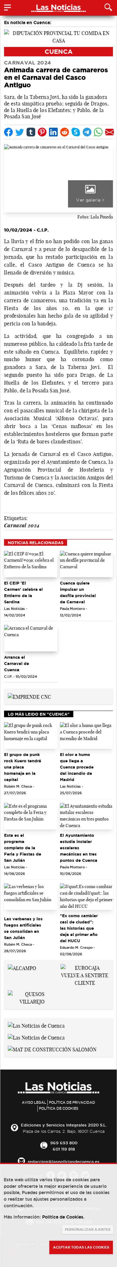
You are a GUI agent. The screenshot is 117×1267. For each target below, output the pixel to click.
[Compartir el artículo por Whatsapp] (98, 132)
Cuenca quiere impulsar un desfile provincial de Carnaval (78, 592)
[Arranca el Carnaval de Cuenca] (30, 638)
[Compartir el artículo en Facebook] (8, 132)
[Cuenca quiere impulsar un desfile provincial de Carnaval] (86, 564)
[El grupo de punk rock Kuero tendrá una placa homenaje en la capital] (30, 735)
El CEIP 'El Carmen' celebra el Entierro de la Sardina (23, 592)
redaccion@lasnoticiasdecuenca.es (64, 1161)
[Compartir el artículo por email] (109, 132)
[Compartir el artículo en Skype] (75, 132)
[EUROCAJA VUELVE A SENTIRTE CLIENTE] (85, 975)
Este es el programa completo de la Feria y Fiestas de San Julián (22, 847)
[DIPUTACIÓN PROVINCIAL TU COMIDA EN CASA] (58, 36)
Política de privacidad (72, 1102)
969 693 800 (63, 1143)
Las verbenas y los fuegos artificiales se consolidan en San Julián (23, 928)
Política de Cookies (58, 1108)
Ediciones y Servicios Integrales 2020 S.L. (64, 1125)
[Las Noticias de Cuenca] (36, 1025)
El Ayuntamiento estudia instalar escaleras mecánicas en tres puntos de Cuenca (78, 847)
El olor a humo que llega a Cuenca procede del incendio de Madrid (77, 767)
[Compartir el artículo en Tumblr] (31, 132)
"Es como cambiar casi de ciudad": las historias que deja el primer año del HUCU (79, 928)
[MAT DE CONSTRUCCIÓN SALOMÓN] (52, 1049)
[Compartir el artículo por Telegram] (87, 132)
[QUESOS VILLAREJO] (32, 997)
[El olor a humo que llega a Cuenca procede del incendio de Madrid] (86, 735)
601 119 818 (64, 1149)
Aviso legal (34, 1102)
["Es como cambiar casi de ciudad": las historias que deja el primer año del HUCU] (86, 896)
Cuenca (59, 51)
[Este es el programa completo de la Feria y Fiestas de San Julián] (30, 816)
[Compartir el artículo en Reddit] (64, 132)
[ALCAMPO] (22, 968)
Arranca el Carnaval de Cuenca (16, 663)
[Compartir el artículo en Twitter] (19, 132)
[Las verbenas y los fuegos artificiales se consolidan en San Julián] (30, 896)
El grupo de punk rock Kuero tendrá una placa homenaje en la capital (22, 767)
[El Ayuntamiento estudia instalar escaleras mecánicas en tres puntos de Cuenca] (86, 816)
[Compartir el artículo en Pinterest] (42, 132)
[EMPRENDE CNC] (29, 696)
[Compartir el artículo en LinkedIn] (53, 132)
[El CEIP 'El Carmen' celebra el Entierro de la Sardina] (30, 564)
